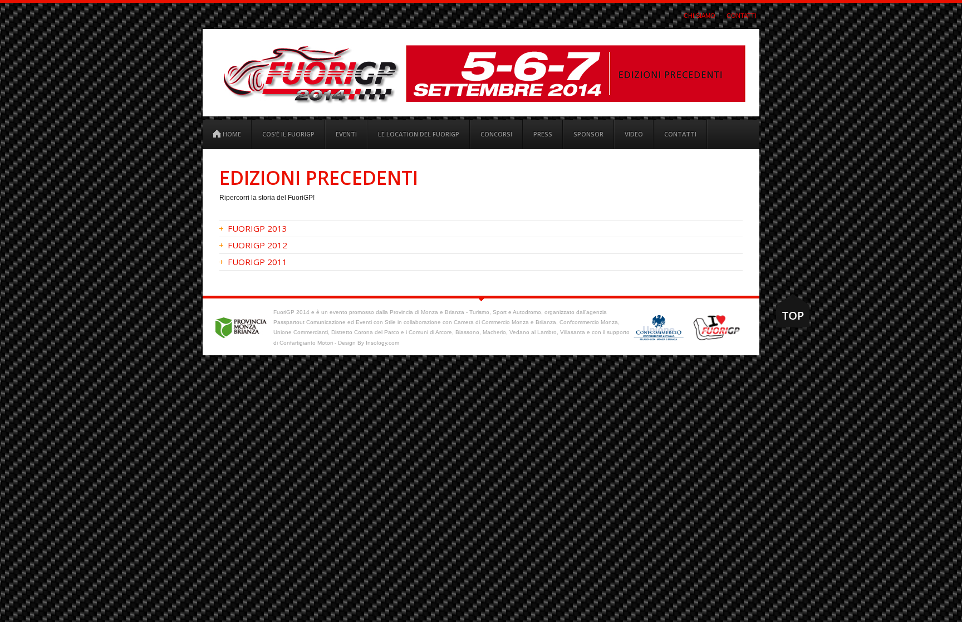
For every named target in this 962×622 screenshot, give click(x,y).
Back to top (792, 310)
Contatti (742, 15)
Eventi (346, 134)
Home (231, 134)
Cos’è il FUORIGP (288, 134)
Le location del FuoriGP (418, 134)
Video (634, 134)
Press (542, 134)
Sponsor (588, 134)
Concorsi (496, 134)
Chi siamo (699, 15)
